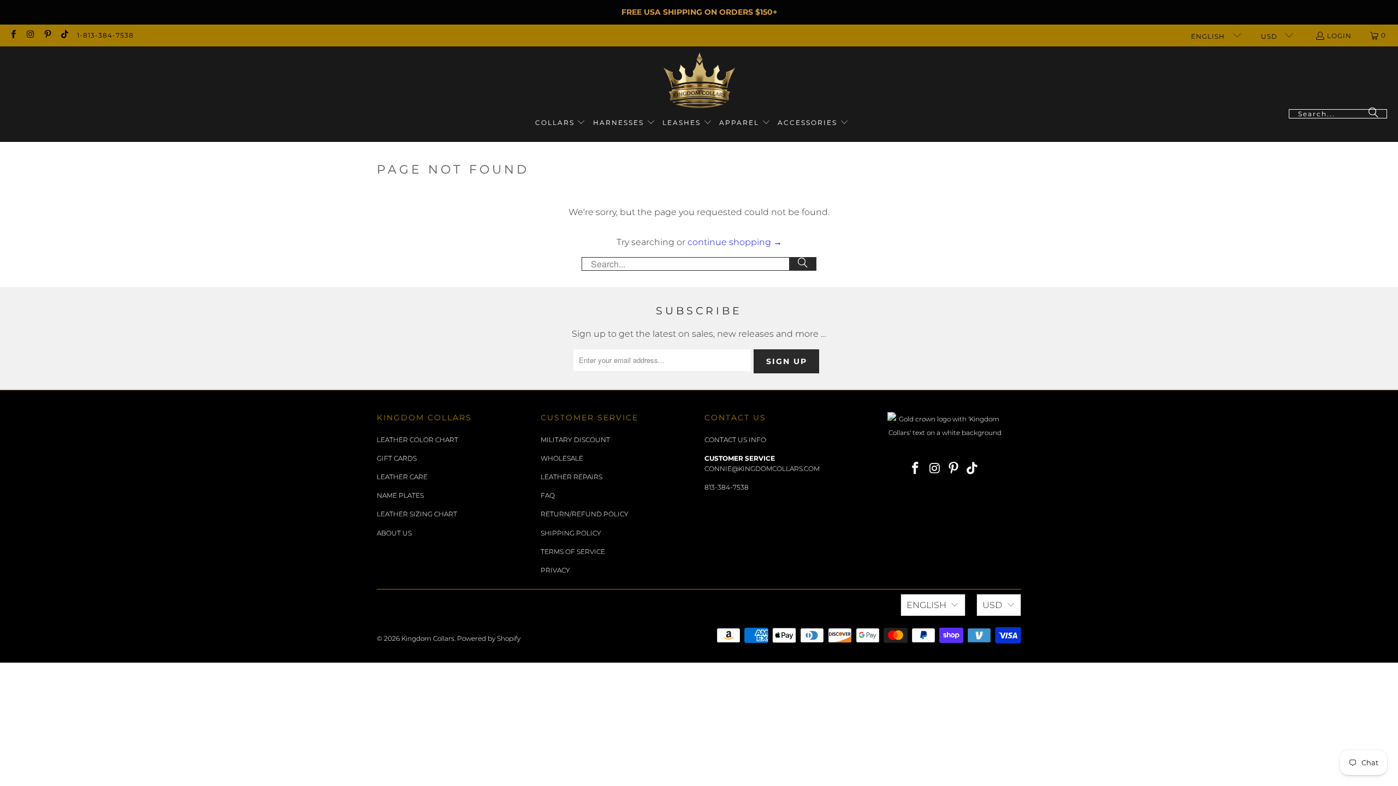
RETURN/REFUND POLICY (585, 514)
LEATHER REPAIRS (571, 477)
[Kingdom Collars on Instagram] (29, 35)
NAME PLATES (400, 495)
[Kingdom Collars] (699, 80)
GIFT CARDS (397, 458)
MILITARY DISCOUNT (575, 440)
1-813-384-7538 (105, 35)
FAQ (548, 495)
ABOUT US (394, 533)
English (1209, 36)
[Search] (1373, 113)
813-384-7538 (726, 487)
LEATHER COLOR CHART (417, 440)
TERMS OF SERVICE (573, 551)
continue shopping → (735, 242)
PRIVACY (555, 570)
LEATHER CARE (402, 477)
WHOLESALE (562, 458)
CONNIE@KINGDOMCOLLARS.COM (762, 469)
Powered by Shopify (488, 638)
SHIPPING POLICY (571, 533)
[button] (560, 123)
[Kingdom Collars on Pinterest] (47, 35)
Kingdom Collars (427, 638)
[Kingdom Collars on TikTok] (64, 35)
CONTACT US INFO (735, 440)
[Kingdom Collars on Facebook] (12, 35)
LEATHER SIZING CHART (417, 514)
